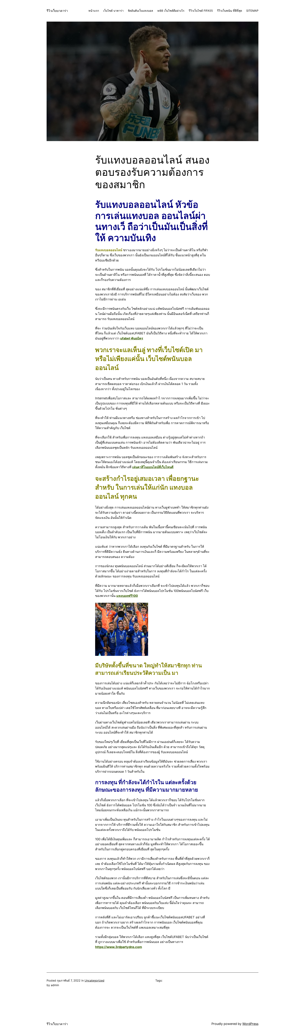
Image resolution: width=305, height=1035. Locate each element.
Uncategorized (94, 980)
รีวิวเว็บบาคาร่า (57, 11)
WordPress (250, 1024)
